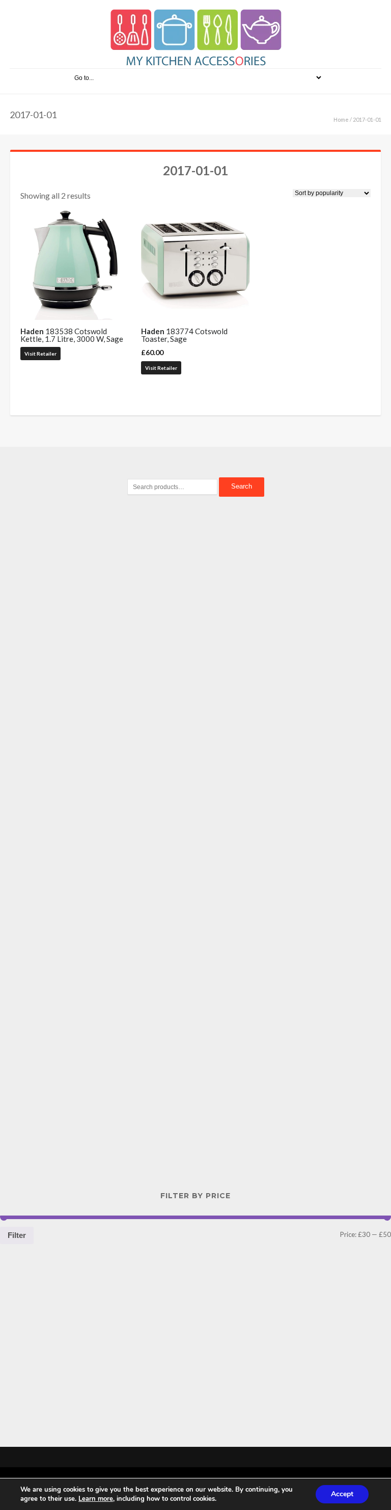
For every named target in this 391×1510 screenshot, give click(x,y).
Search (241, 486)
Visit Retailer (40, 353)
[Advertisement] (195, 680)
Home (341, 119)
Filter (17, 1235)
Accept (342, 1494)
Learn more (95, 1498)
